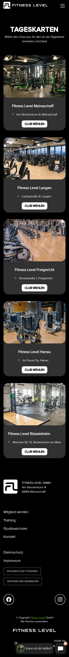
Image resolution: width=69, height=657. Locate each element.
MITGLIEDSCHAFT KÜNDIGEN (22, 571)
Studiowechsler (15, 528)
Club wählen (34, 123)
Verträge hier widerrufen (23, 581)
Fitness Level (37, 617)
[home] (25, 6)
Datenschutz (13, 552)
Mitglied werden (16, 512)
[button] (62, 5)
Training (9, 520)
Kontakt (9, 537)
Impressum (12, 561)
